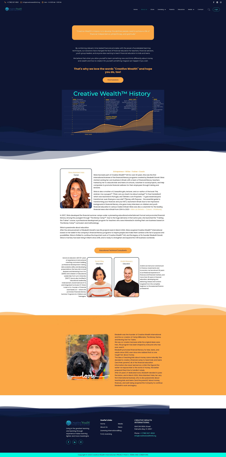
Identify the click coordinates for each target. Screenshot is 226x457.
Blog (119, 430)
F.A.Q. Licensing (106, 434)
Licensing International (109, 430)
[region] (113, 452)
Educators (181, 9)
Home (136, 9)
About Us (144, 9)
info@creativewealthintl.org (145, 436)
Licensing (161, 9)
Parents (171, 9)
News (120, 427)
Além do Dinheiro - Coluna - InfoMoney (146, 209)
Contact (200, 9)
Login (216, 9)
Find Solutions (113, 80)
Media (190, 9)
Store (152, 9)
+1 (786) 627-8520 (147, 433)
